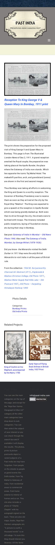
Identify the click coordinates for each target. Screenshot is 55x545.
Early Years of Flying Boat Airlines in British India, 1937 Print (37, 345)
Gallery (17, 347)
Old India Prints (19, 311)
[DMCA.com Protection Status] (38, 399)
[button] (6, 352)
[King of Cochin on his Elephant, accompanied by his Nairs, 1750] (15, 347)
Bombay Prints (19, 308)
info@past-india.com (40, 395)
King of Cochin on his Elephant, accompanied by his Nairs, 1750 (13, 347)
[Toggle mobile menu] (49, 40)
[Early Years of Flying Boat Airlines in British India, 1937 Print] (40, 345)
